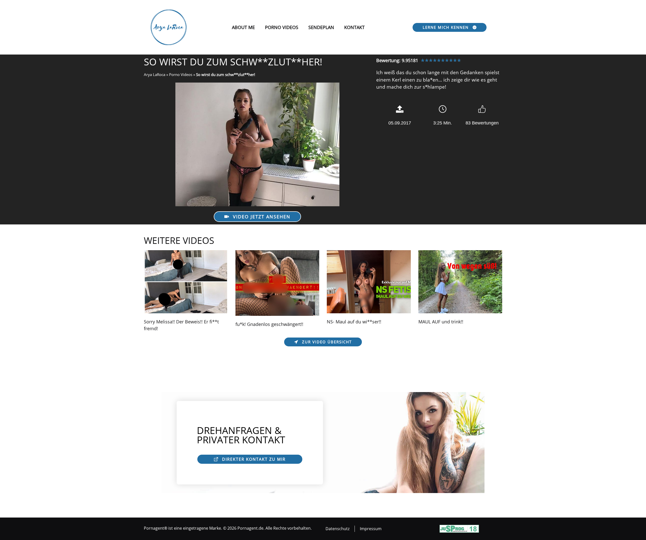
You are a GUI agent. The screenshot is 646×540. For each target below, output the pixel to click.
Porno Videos (281, 27)
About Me (243, 27)
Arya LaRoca (154, 74)
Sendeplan (321, 27)
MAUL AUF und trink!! (440, 322)
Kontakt (354, 27)
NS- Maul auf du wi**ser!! (354, 322)
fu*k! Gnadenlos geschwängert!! (269, 324)
